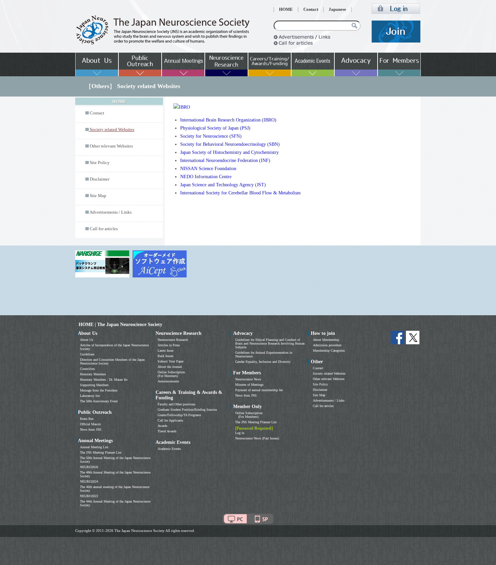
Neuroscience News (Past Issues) (257, 438)
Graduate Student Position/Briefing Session (187, 409)
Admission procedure (327, 345)
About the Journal (170, 367)
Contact (310, 9)
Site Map (98, 195)
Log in (239, 433)
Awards (162, 426)
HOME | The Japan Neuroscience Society (120, 324)
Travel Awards (167, 431)
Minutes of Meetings (249, 384)
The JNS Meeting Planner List (100, 452)
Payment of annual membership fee (259, 390)
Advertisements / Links (110, 212)
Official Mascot (90, 424)
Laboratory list (90, 396)
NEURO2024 (89, 481)
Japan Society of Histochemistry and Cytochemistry (229, 152)
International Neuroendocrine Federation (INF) (225, 160)
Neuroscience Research (173, 340)
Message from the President (98, 390)
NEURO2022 (89, 496)
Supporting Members (94, 385)
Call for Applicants (170, 420)
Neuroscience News (248, 379)
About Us (86, 340)
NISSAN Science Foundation (208, 168)
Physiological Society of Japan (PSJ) (215, 128)
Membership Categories (329, 350)
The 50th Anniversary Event (99, 401)
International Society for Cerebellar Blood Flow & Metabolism (240, 192)
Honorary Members (93, 374)
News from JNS (91, 429)
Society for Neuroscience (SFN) (211, 136)
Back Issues (165, 356)
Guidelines (87, 354)
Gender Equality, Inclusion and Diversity (263, 362)
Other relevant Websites (111, 146)
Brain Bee (86, 419)
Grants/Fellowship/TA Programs (179, 415)
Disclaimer (99, 179)
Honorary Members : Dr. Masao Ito (104, 379)
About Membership (326, 340)
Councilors (87, 369)
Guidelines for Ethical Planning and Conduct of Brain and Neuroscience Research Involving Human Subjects (270, 343)
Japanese (337, 9)
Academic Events (169, 449)
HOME (286, 9)
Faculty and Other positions (176, 404)
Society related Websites (329, 373)
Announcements (168, 381)
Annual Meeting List (94, 447)
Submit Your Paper (171, 361)
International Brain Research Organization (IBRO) (228, 120)
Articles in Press (169, 345)
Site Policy (100, 162)
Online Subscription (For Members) (171, 374)
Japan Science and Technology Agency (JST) (223, 184)
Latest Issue (165, 350)
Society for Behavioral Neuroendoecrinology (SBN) (230, 144)
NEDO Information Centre (205, 176)
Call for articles (104, 228)
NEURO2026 (89, 467)
